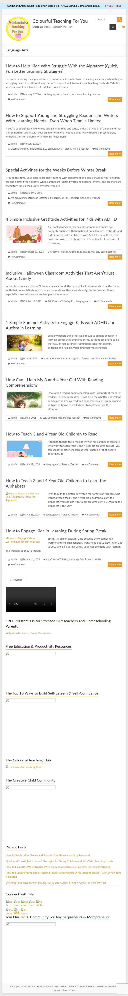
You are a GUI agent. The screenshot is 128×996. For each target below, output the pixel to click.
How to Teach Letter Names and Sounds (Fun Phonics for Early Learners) (48, 855)
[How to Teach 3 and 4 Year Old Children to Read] (24, 441)
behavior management (26, 198)
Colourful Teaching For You (60, 21)
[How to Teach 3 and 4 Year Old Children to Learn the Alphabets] (24, 493)
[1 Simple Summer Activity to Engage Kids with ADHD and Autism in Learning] (24, 335)
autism (47, 359)
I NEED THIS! (113, 6)
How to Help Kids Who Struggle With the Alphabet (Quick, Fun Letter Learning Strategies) (58, 867)
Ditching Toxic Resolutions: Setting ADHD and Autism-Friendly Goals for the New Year (56, 882)
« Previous (16, 580)
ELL (45, 149)
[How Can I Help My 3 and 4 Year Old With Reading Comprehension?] (24, 392)
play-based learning (81, 94)
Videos (72, 990)
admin (13, 94)
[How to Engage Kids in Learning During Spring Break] (24, 538)
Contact (56, 990)
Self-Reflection (92, 198)
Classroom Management (51, 198)
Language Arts (54, 94)
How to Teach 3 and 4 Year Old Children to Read (52, 434)
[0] (121, 28)
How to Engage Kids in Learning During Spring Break (56, 531)
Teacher (96, 94)
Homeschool (58, 359)
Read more (114, 99)
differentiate (36, 149)
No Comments (18, 99)
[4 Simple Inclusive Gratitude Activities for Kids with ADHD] (24, 226)
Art (12, 198)
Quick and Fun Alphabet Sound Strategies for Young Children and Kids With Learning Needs (59, 861)
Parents (66, 94)
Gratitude (74, 252)
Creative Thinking (19, 149)
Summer (103, 359)
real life (76, 149)
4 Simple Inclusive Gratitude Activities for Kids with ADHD (61, 219)
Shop (64, 990)
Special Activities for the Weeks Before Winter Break (56, 170)
